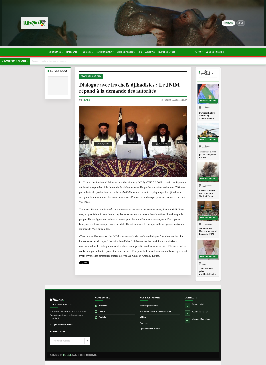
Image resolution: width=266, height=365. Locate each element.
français (228, 23)
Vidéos (143, 317)
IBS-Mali (66, 355)
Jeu (140, 52)
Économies (55, 52)
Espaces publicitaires (149, 306)
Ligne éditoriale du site (63, 325)
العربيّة (240, 23)
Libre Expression (126, 52)
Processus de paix (91, 76)
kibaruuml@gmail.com (201, 319)
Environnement (105, 52)
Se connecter (216, 52)
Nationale (72, 52)
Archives (150, 52)
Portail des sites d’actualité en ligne (155, 312)
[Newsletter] (86, 341)
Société (87, 52)
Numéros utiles (167, 52)
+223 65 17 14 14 (200, 312)
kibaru (86, 100)
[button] (198, 52)
